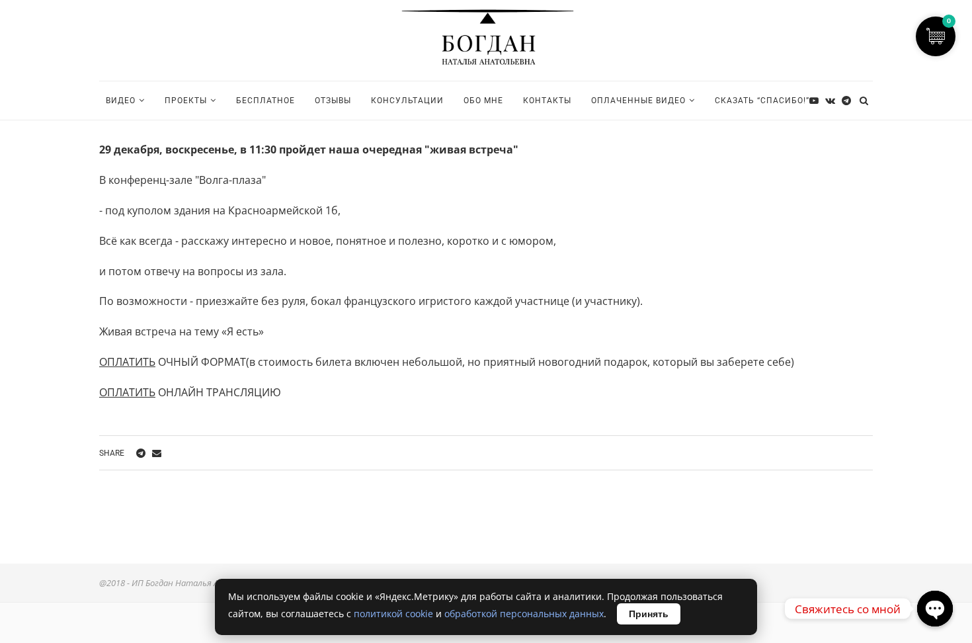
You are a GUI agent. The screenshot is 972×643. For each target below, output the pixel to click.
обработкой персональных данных (524, 613)
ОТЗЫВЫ (333, 100)
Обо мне (483, 100)
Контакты (547, 100)
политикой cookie (393, 613)
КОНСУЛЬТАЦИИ (407, 100)
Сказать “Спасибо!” (762, 100)
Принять (648, 614)
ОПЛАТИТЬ (127, 362)
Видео (121, 100)
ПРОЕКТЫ (186, 100)
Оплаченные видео (638, 100)
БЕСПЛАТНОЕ (265, 100)
